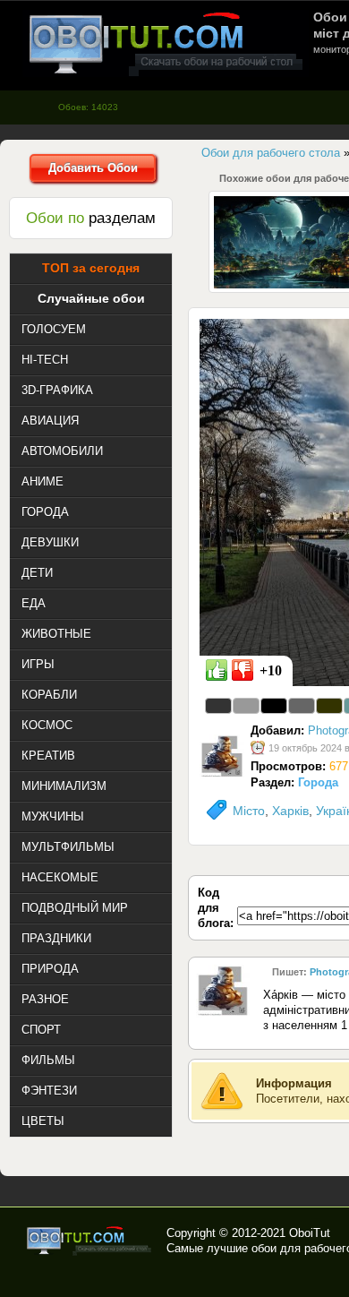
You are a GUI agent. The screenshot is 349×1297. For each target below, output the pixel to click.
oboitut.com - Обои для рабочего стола (165, 43)
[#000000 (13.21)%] (273, 706)
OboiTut (309, 1233)
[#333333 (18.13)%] (218, 706)
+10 (271, 670)
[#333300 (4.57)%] (329, 706)
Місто (249, 810)
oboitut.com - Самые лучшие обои (90, 1240)
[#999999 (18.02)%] (246, 706)
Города (318, 782)
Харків (290, 810)
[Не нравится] (242, 670)
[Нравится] (216, 670)
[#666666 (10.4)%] (301, 706)
